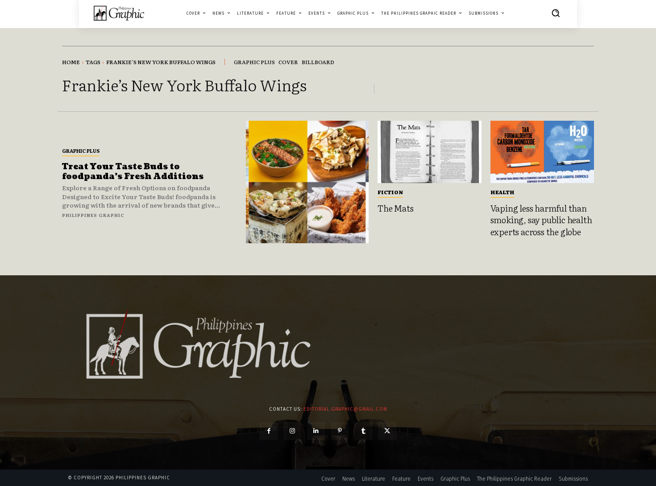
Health (502, 192)
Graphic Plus (81, 150)
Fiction (390, 192)
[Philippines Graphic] (119, 12)
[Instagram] (292, 431)
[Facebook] (268, 431)
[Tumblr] (363, 431)
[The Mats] (430, 152)
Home (71, 62)
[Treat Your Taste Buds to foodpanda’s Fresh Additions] (307, 182)
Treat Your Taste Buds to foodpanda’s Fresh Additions (132, 171)
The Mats (395, 208)
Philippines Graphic (93, 215)
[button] (555, 13)
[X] (387, 431)
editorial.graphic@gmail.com (345, 409)
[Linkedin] (316, 431)
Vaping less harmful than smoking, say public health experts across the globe (541, 220)
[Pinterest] (340, 431)
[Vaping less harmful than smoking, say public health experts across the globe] (542, 152)
